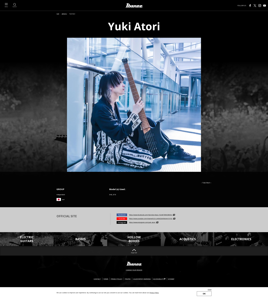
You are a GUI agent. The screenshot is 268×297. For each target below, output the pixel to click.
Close (209, 290)
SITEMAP (171, 279)
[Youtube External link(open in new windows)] (264, 5)
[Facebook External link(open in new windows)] (250, 5)
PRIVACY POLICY (116, 279)
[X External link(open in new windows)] (255, 5)
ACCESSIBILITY (158, 279)
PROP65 (128, 279)
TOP (58, 14)
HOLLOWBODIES (134, 239)
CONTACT (97, 279)
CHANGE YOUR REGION (134, 270)
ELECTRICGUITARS (27, 239)
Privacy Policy (154, 293)
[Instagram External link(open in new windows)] (259, 5)
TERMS (105, 279)
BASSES (80, 239)
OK (204, 293)
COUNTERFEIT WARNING (142, 279)
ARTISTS (64, 14)
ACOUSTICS (187, 239)
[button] (6, 5)
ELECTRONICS (241, 239)
